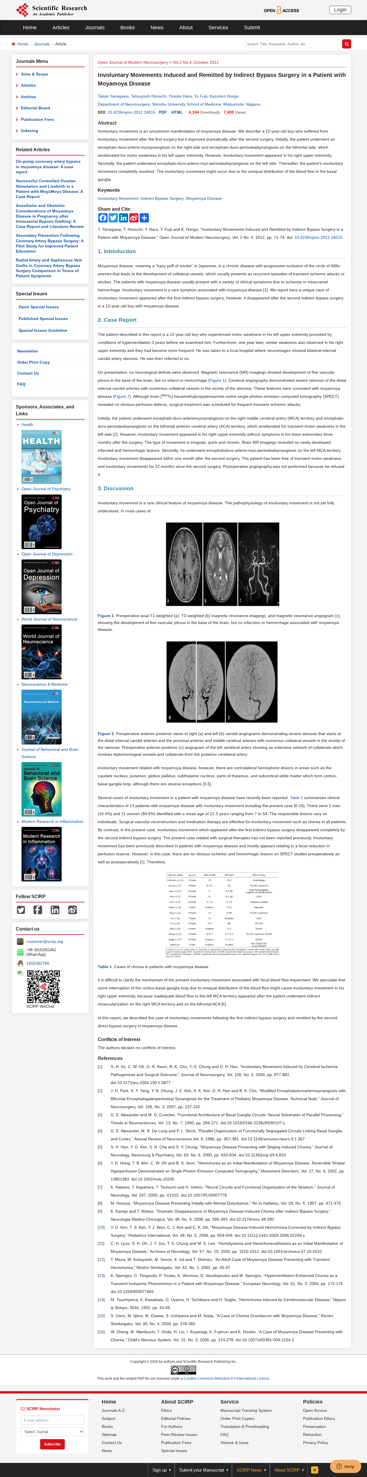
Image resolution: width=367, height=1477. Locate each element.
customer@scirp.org (44, 941)
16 (101, 1331)
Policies (313, 1402)
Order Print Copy (33, 362)
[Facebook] (38, 909)
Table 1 (296, 797)
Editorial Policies (176, 1418)
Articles (60, 27)
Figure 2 (122, 396)
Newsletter (27, 351)
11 (101, 1243)
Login (340, 10)
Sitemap (109, 1434)
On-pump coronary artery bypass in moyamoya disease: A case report (48, 166)
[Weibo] (72, 909)
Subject (108, 1418)
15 (101, 1315)
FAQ (21, 384)
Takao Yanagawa (113, 96)
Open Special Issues (39, 307)
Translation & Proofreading (244, 1426)
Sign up (160, 1470)
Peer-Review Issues (179, 1434)
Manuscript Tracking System (246, 1410)
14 (101, 1299)
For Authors (171, 1426)
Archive (28, 96)
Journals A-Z (113, 1410)
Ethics (166, 1410)
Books (127, 27)
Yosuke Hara (180, 96)
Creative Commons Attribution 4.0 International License (226, 1379)
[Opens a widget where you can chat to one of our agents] (345, 1467)
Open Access (315, 1410)
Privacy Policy (315, 1442)
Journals (95, 27)
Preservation (314, 1426)
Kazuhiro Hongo (224, 96)
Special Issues (174, 1450)
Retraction (312, 1434)
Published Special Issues (43, 318)
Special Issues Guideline (43, 330)
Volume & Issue (234, 1442)
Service (229, 1402)
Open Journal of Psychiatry (46, 488)
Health (27, 424)
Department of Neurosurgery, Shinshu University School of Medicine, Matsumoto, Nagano (179, 104)
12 (101, 1259)
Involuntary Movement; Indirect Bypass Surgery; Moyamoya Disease (160, 198)
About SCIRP (177, 1402)
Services (218, 27)
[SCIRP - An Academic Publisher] (51, 9)
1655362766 (37, 963)
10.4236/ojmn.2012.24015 (131, 112)
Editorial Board (35, 108)
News (157, 27)
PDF (163, 112)
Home (30, 27)
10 (101, 1227)
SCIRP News (249, 1470)
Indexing (29, 130)
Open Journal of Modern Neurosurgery (133, 62)
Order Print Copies (237, 1418)
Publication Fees (37, 119)
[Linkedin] (55, 909)
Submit (252, 27)
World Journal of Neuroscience (49, 619)
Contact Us (28, 373)
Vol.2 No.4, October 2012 (196, 62)
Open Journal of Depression (47, 554)
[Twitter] (21, 909)
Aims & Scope (34, 74)
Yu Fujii (200, 96)
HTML (177, 112)
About (186, 27)
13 (101, 1275)
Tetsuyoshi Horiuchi (148, 96)
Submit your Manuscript (201, 1470)
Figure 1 (217, 380)
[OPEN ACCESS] (281, 9)
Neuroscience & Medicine (45, 684)
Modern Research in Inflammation (52, 821)
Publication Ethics (319, 1418)
